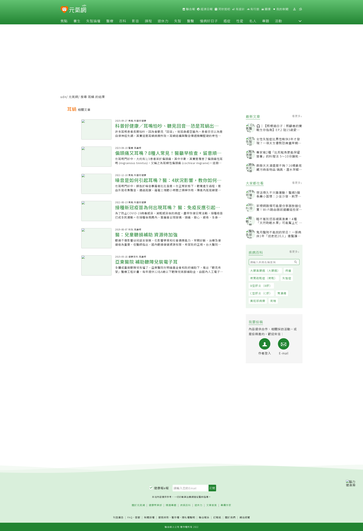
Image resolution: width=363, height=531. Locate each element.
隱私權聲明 (188, 517)
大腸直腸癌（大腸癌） (265, 270)
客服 (137, 517)
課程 (148, 20)
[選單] (300, 9)
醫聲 (190, 20)
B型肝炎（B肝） (261, 286)
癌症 (227, 20)
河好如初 (223, 9)
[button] (300, 20)
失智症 (286, 278)
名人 (252, 20)
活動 (278, 20)
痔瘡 (288, 270)
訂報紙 (217, 517)
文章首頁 (211, 505)
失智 (177, 20)
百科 (122, 20)
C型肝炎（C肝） (261, 293)
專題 (265, 20)
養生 (77, 20)
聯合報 (190, 9)
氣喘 (273, 301)
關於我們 (230, 517)
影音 (135, 20)
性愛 (240, 20)
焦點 (64, 20)
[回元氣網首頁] (77, 9)
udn (63, 96)
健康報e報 (161, 488)
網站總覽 (244, 517)
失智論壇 (93, 20)
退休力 (163, 20)
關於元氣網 (138, 505)
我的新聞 (282, 9)
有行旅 (254, 9)
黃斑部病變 (257, 301)
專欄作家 (226, 505)
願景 (267, 9)
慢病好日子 (209, 20)
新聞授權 (149, 517)
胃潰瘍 (281, 293)
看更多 (296, 115)
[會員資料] (294, 9)
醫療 (109, 20)
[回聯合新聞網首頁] (64, 9)
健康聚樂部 (155, 505)
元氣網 (73, 96)
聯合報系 (204, 517)
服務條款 (163, 517)
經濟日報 (206, 9)
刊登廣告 (118, 517)
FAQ (130, 517)
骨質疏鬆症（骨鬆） (263, 278)
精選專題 (171, 505)
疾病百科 (185, 505)
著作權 (175, 517)
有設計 (240, 9)
